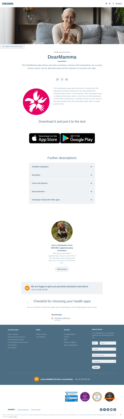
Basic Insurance (13, 334)
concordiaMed (40, 337)
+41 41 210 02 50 (39, 289)
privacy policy (13, 417)
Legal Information (23, 409)
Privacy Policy (36, 409)
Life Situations (12, 345)
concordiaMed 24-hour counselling (56, 379)
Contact (66, 337)
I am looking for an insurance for (18, 342)
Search (96, 367)
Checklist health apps (62, 318)
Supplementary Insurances (16, 337)
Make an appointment (71, 345)
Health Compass (41, 334)
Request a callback (70, 342)
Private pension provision (16, 339)
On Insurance (12, 348)
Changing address (69, 334)
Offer (65, 339)
